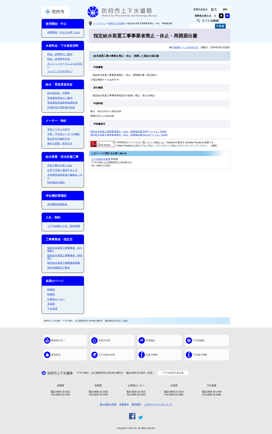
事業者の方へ (58, 340)
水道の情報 (151, 354)
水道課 (51, 304)
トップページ (100, 23)
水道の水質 (104, 340)
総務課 (51, 289)
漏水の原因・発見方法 (59, 143)
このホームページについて (158, 404)
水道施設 (150, 340)
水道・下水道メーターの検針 (63, 134)
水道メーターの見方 (58, 129)
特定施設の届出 (56, 182)
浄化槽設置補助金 (57, 204)
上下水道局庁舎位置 (173, 373)
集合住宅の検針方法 (58, 138)
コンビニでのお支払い (59, 71)
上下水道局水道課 (100, 159)
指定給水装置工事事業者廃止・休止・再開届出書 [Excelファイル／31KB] (128, 135)
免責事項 (124, 404)
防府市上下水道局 (116, 23)
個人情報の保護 (108, 404)
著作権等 (136, 404)
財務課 (51, 294)
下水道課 (52, 308)
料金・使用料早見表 (58, 59)
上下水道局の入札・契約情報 (63, 226)
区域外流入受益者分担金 (61, 107)
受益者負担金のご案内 (59, 98)
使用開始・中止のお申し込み (63, 32)
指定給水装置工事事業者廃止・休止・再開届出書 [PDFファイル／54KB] (128, 131)
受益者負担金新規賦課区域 (62, 102)
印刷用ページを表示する (185, 47)
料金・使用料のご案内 (59, 54)
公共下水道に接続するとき (62, 170)
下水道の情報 (200, 354)
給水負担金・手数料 (58, 93)
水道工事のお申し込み (59, 165)
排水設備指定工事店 (58, 267)
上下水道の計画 (106, 354)
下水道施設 (199, 340)
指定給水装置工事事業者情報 (63, 263)
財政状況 (56, 354)
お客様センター (56, 299)
